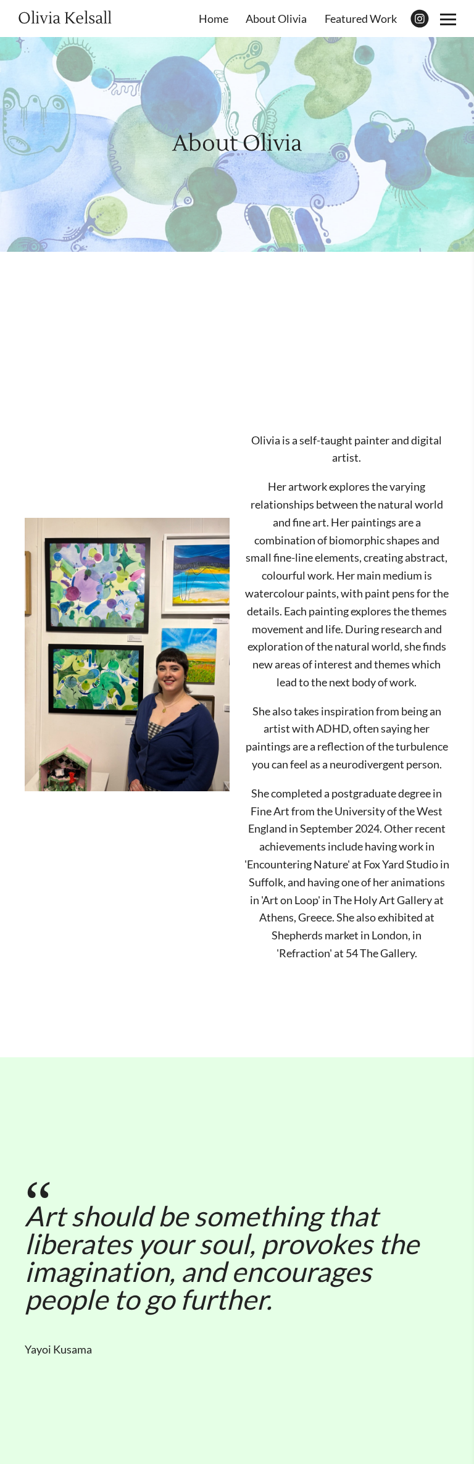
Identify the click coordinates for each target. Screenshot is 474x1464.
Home (213, 18)
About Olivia (276, 18)
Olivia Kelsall (65, 18)
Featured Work (361, 18)
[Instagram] (419, 18)
